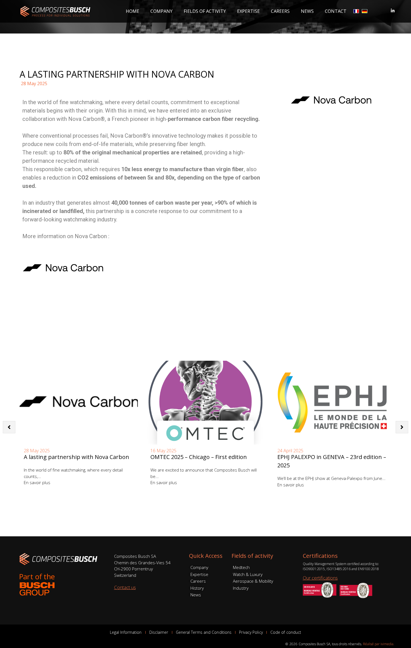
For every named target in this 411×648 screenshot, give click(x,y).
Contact (335, 11)
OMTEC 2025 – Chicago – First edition (198, 457)
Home (132, 11)
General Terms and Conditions (204, 632)
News (307, 11)
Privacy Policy (251, 632)
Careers (280, 11)
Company (161, 11)
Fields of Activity (205, 11)
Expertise (248, 11)
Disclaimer (158, 632)
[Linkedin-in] (393, 11)
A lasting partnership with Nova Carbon (76, 457)
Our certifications (320, 578)
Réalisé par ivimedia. (378, 644)
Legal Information (126, 632)
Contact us (125, 587)
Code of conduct (285, 632)
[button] (402, 427)
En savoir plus (37, 482)
